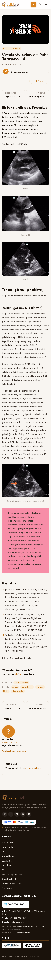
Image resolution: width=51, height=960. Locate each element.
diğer (19, 674)
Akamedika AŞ (8, 856)
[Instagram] (10, 814)
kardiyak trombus (27, 687)
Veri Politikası (7, 888)
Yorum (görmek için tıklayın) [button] (22, 308)
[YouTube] (22, 814)
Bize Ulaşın (6, 865)
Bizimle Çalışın (7, 861)
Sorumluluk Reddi (9, 879)
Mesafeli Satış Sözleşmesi (12, 874)
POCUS (5, 691)
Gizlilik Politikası (8, 870)
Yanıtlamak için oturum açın (14, 750)
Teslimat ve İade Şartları (11, 883)
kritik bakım (40, 687)
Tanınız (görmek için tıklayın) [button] (23, 290)
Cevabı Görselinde (11, 49)
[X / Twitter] (4, 814)
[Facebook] (16, 814)
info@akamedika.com (18, 922)
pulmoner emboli (18, 691)
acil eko (15, 687)
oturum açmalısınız (33, 768)
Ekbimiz (5, 852)
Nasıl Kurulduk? (8, 847)
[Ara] (39, 4)
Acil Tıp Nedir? (8, 842)
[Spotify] (28, 814)
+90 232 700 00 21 (18, 918)
